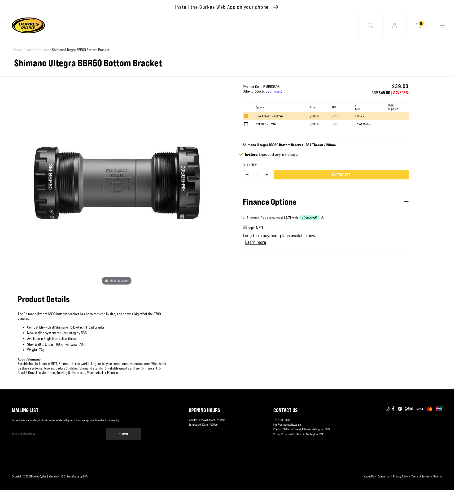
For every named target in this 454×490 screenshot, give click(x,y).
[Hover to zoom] (116, 182)
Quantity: (250, 165)
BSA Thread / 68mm (269, 116)
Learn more (255, 242)
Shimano (276, 91)
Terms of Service (420, 476)
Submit (123, 434)
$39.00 (314, 116)
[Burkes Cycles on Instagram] (387, 409)
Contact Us (383, 476)
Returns (437, 476)
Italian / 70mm (266, 124)
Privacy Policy (400, 476)
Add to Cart (341, 174)
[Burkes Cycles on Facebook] (394, 409)
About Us (369, 476)
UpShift (84, 476)
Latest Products (37, 50)
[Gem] (409, 409)
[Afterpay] (400, 409)
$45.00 (336, 116)
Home (19, 50)
